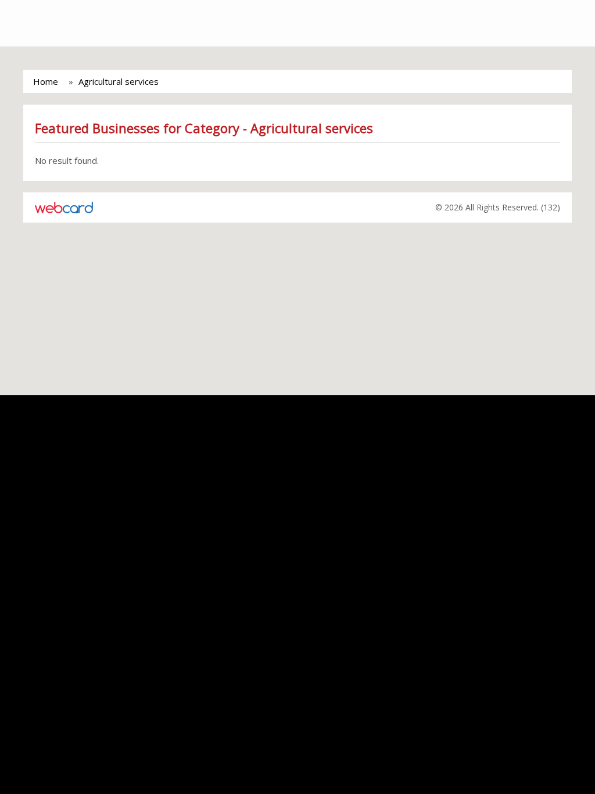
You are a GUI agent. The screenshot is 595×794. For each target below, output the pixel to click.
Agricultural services (118, 81)
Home (45, 81)
